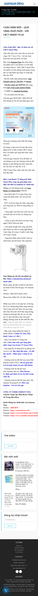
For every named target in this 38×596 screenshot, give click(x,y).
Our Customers (19, 550)
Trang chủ (5, 10)
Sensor (28, 81)
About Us (19, 546)
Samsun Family (19, 548)
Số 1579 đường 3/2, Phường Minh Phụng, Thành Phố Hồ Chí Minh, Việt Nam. (20, 590)
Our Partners (19, 552)
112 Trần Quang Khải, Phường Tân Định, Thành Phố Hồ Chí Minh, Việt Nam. (20, 581)
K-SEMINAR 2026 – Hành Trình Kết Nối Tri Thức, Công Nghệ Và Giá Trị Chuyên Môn (24, 465)
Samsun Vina (16, 62)
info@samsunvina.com (19, 560)
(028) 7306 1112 (22, 565)
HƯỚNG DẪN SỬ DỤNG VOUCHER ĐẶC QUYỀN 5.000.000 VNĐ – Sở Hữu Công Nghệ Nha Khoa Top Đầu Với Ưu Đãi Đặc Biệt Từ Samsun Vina (24, 480)
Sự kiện (14, 10)
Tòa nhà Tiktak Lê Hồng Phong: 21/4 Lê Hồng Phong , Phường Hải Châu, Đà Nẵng (19, 585)
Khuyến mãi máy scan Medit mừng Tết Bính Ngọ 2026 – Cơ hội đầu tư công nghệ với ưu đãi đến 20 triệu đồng (24, 497)
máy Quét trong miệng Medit (18, 88)
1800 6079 (21, 563)
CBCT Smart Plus (14, 56)
